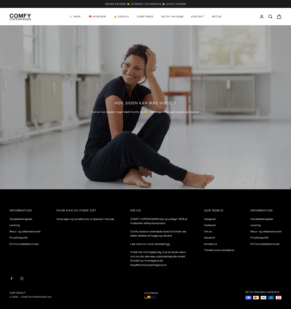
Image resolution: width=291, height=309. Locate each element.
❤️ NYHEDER (97, 16)
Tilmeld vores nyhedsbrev (219, 250)
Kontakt (197, 16)
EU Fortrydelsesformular (24, 243)
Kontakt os (210, 243)
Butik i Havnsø (173, 16)
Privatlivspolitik (19, 237)
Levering (15, 225)
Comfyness (145, 16)
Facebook (210, 225)
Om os (208, 231)
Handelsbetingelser (21, 219)
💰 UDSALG (121, 16)
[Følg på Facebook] (11, 278)
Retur (217, 16)
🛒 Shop (75, 16)
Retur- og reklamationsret (25, 231)
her (168, 243)
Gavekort (209, 237)
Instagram (210, 219)
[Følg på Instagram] (22, 278)
